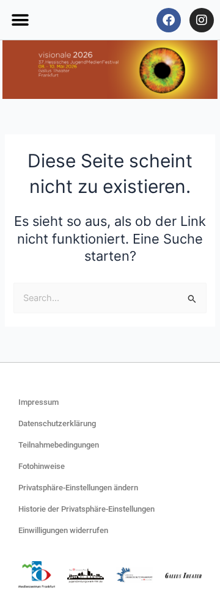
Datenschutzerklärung (57, 423)
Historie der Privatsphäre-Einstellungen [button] (86, 509)
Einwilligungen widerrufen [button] (63, 530)
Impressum (38, 402)
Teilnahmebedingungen (58, 444)
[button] (20, 20)
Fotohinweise (41, 466)
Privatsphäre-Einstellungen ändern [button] (78, 487)
